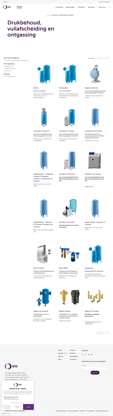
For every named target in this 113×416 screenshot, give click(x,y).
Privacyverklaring (90, 411)
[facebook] (91, 354)
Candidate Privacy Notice (102, 411)
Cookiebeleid (82, 411)
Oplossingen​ (69, 7)
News (59, 359)
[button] (97, 58)
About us (60, 356)
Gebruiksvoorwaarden (61, 411)
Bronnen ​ (91, 7)
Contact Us (73, 359)
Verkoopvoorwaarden (72, 411)
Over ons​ (102, 7)
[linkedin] (82, 354)
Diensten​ (81, 7)
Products (72, 350)
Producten (59, 7)
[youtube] (85, 354)
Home (48, 15)
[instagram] (88, 354)
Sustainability (74, 356)
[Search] (109, 7)
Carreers (60, 353)
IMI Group (73, 353)
